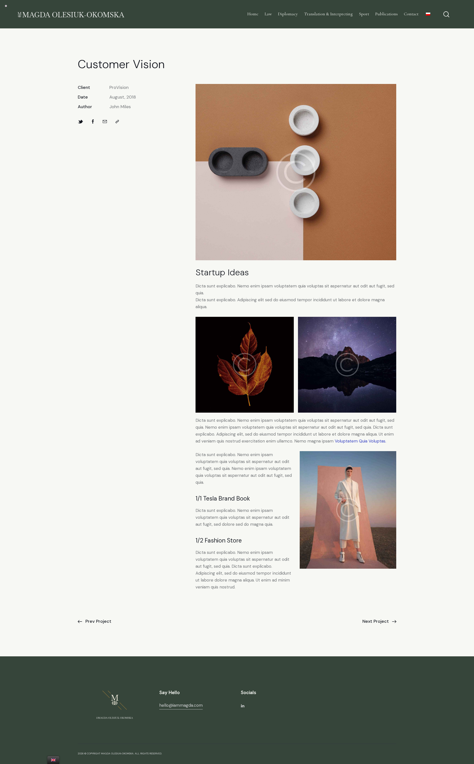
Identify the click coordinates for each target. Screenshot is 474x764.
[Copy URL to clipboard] (117, 121)
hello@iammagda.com (181, 705)
